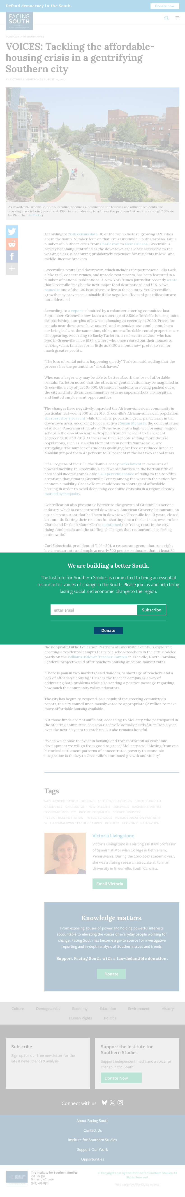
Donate (108, 630)
